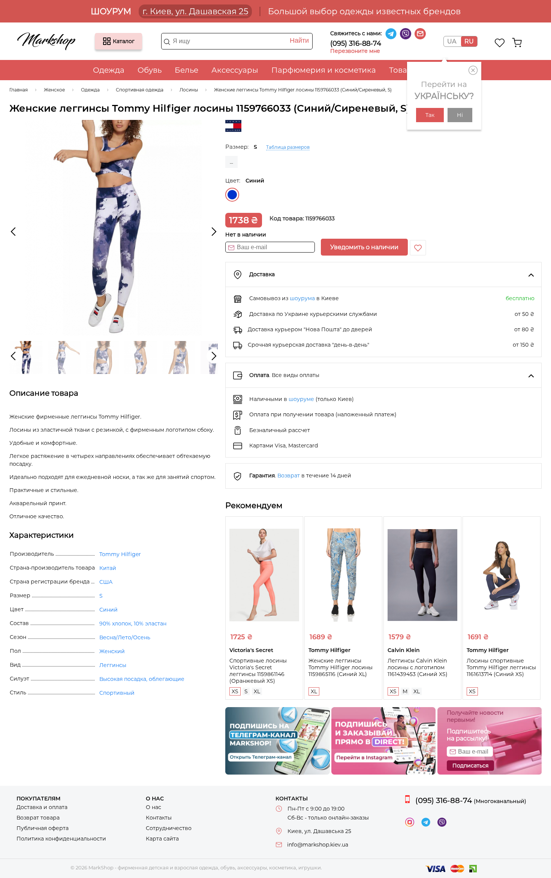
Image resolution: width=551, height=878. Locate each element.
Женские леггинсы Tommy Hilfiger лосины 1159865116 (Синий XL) (340, 667)
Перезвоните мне (355, 51)
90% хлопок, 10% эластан (132, 623)
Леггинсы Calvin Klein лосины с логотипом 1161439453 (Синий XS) (418, 667)
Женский (112, 651)
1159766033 (320, 218)
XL (257, 691)
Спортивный (117, 693)
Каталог (106, 41)
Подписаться (470, 765)
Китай (107, 568)
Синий (232, 194)
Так (429, 115)
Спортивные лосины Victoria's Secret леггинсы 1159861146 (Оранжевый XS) (258, 670)
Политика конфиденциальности (61, 838)
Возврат (288, 475)
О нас (153, 807)
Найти (299, 40)
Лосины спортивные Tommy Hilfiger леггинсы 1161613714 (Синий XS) (501, 667)
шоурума (302, 298)
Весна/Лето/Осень (124, 637)
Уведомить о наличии (364, 247)
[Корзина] (517, 43)
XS (235, 691)
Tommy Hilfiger (120, 554)
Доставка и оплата (41, 807)
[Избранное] (500, 43)
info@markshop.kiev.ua (317, 844)
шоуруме (301, 399)
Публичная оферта (42, 828)
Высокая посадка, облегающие (141, 679)
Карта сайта (162, 838)
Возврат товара (38, 817)
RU (469, 41)
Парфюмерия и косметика (323, 70)
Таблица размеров (288, 147)
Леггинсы (112, 665)
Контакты (159, 817)
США (105, 582)
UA (451, 41)
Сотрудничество (169, 828)
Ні (460, 115)
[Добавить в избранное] (418, 248)
